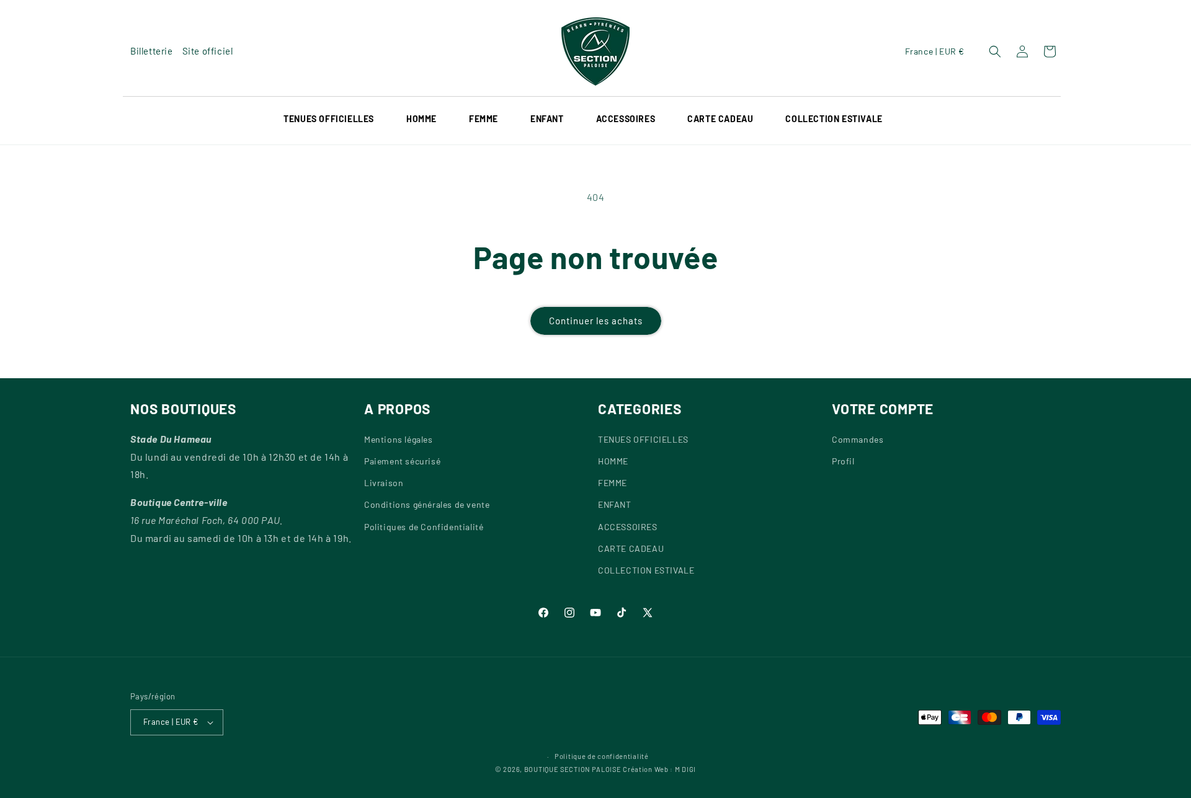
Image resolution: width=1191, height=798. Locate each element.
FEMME (612, 482)
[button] (337, 119)
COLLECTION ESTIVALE (646, 570)
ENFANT (614, 504)
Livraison (383, 482)
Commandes (857, 439)
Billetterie (151, 50)
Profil (843, 461)
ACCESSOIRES (626, 118)
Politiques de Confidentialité (423, 526)
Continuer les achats (596, 320)
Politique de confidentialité (602, 756)
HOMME (421, 118)
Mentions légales (398, 439)
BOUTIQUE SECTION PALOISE (573, 769)
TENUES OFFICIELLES (328, 118)
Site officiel (207, 50)
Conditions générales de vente (426, 504)
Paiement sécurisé (402, 461)
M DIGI (685, 769)
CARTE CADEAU (631, 548)
